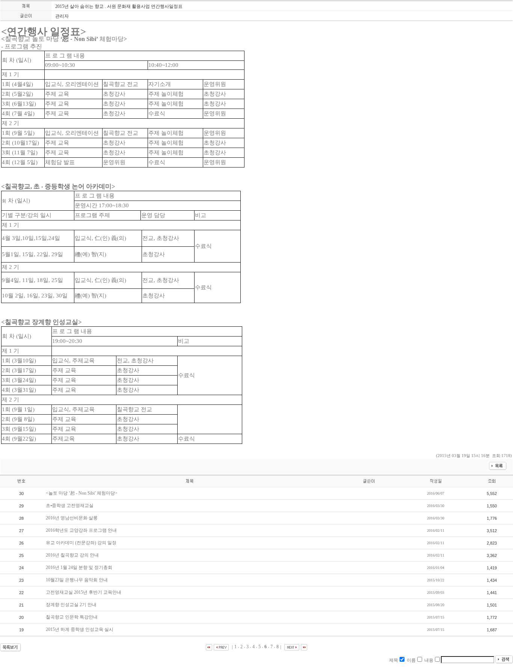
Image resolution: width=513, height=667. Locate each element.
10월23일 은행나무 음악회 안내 (77, 579)
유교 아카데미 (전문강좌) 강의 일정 (82, 542)
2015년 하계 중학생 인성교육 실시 (80, 629)
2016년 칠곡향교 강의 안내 (73, 555)
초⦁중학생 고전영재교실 (70, 505)
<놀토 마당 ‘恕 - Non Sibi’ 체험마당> (82, 493)
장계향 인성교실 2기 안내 (72, 604)
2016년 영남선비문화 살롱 (72, 518)
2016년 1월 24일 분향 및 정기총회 (79, 567)
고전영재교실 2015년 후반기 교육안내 (84, 592)
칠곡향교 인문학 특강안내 (72, 617)
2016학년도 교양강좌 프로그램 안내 (82, 530)
